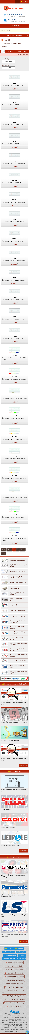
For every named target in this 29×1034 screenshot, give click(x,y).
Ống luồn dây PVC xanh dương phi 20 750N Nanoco (14, 539)
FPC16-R (14, 377)
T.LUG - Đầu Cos (6, 809)
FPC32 (14, 141)
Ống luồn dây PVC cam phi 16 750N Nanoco (14, 439)
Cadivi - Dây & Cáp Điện (8, 827)
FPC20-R (14, 456)
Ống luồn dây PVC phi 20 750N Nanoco (13, 105)
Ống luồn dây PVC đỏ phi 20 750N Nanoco (14, 458)
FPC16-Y (14, 396)
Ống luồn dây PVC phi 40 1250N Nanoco (13, 260)
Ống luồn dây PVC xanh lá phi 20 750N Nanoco (13, 518)
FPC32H (14, 200)
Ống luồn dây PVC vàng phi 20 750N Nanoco (14, 497)
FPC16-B (14, 355)
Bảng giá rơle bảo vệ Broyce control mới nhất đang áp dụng (13, 935)
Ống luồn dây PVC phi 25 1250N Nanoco (13, 183)
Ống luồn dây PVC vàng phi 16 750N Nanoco (14, 398)
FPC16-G (14, 415)
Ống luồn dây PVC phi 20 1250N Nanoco (13, 163)
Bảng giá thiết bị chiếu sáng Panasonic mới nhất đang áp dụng (13, 895)
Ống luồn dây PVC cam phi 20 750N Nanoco (14, 478)
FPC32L (14, 336)
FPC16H (14, 219)
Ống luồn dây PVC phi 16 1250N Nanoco (13, 221)
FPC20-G (14, 514)
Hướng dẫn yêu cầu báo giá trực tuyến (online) (14, 722)
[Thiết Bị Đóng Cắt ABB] (24, 678)
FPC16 (14, 83)
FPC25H (14, 180)
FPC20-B (14, 536)
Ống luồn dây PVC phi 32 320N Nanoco (13, 338)
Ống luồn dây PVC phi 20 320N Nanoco (13, 299)
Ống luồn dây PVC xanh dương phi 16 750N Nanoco (14, 358)
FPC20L (14, 297)
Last (3, 553)
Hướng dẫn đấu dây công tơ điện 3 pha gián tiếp (13, 790)
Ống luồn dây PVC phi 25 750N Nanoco (13, 124)
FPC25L (14, 316)
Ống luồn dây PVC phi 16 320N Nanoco (13, 241)
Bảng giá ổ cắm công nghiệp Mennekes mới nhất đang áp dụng (13, 875)
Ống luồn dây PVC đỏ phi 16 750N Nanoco (14, 379)
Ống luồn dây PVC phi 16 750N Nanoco (13, 85)
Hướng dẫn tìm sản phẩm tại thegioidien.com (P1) (13, 703)
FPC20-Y (14, 495)
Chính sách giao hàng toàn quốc (10, 740)
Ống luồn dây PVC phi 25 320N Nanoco (13, 319)
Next (22, 550)
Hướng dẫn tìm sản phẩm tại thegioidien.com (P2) (13, 759)
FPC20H (14, 161)
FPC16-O (14, 437)
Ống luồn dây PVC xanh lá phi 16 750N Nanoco (13, 418)
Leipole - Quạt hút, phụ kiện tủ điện (10, 845)
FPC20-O (14, 476)
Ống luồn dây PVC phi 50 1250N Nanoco (13, 280)
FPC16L (14, 239)
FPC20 (14, 102)
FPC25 (14, 122)
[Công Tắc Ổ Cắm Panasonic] (10, 678)
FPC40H (14, 258)
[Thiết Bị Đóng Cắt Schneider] (17, 678)
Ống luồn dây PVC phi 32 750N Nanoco (13, 144)
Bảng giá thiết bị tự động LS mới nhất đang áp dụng (14, 915)
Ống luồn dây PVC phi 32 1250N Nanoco (13, 202)
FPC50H (14, 277)
